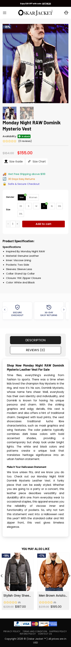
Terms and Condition (35, 631)
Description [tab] (35, 340)
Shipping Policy (58, 631)
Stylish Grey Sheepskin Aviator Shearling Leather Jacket (17, 595)
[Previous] (8, 64)
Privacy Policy (11, 631)
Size (8, 209)
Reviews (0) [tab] (35, 350)
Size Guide (16, 161)
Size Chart (39, 161)
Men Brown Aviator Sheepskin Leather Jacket (53, 595)
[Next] (63, 64)
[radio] (22, 197)
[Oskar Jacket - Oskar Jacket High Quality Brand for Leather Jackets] (35, 12)
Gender (10, 197)
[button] (5, 13)
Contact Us (45, 633)
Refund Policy (28, 633)
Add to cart (43, 224)
